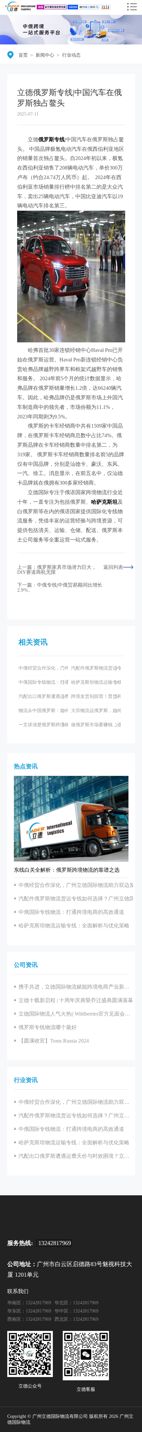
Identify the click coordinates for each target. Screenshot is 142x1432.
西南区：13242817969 (29, 1319)
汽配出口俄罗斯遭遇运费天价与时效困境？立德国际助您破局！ (75, 1156)
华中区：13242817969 (76, 1311)
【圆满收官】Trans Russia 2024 (53, 1041)
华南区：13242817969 (29, 1302)
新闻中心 (45, 55)
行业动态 (71, 55)
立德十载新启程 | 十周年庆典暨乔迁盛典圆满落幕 (75, 1000)
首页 (23, 55)
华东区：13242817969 (29, 1311)
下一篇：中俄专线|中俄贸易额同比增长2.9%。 (59, 588)
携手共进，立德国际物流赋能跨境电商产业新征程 (75, 987)
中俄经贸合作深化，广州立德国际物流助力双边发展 (75, 1102)
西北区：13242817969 (76, 1319)
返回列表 (113, 567)
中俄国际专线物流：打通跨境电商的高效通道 (71, 1129)
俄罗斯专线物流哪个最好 (47, 1027)
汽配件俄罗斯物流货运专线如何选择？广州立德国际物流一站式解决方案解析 (75, 1115)
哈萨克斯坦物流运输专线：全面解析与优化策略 (73, 1142)
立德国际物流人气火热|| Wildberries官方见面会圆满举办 (75, 1014)
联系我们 (17, 1291)
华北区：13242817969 (76, 1302)
